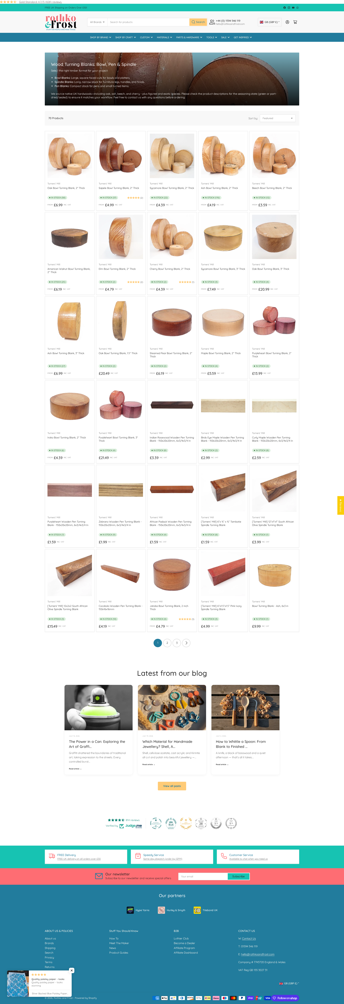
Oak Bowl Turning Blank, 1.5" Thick (118, 353)
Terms (48, 962)
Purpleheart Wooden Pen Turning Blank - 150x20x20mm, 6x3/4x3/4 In (67, 523)
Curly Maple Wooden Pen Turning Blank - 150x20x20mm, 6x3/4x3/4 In (272, 439)
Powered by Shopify (86, 997)
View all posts (172, 786)
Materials (163, 37)
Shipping (50, 948)
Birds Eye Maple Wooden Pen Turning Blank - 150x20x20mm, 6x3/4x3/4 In (222, 439)
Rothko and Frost (63, 997)
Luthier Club (181, 938)
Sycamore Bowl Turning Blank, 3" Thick (223, 269)
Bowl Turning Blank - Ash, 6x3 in (270, 606)
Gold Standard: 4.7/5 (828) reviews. (40, 2)
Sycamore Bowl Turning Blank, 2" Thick (172, 188)
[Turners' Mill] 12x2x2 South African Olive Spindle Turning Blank (67, 607)
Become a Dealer (184, 943)
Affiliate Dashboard (186, 952)
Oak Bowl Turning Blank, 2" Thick (66, 188)
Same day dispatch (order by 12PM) (162, 858)
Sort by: (253, 118)
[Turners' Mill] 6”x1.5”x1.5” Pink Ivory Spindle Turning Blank (221, 607)
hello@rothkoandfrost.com (257, 954)
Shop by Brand (99, 37)
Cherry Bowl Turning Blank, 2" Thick (170, 269)
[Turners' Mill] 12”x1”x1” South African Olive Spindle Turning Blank (273, 523)
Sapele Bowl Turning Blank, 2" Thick (119, 188)
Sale (223, 37)
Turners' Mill (53, 183)
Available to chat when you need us (248, 858)
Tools (210, 37)
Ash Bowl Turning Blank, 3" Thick (65, 353)
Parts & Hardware (187, 37)
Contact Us (249, 938)
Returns (49, 967)
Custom (145, 37)
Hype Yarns (142, 910)
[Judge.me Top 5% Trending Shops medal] (231, 823)
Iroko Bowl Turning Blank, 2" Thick (66, 437)
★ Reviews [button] (340, 505)
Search (49, 952)
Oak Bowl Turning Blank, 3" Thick (270, 269)
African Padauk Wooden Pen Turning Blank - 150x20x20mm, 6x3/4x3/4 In (171, 523)
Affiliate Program (184, 948)
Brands (49, 943)
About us (50, 938)
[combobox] (157, 22)
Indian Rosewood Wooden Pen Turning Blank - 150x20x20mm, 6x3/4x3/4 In (172, 439)
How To (113, 938)
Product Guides (118, 952)
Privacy (49, 957)
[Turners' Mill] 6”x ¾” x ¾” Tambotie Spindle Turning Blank (221, 523)
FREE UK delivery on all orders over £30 (79, 858)
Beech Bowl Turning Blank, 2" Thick (272, 188)
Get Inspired (241, 37)
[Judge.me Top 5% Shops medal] (216, 823)
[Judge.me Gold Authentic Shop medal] (186, 823)
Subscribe (238, 876)
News (112, 948)
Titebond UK (210, 910)
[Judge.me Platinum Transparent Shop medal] (156, 823)
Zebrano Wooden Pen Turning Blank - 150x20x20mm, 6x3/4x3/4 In (120, 523)
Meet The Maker (119, 943)
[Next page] (186, 643)
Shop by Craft (124, 37)
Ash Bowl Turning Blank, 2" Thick (219, 188)
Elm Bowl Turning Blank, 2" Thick (117, 269)
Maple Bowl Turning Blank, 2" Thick (221, 353)
